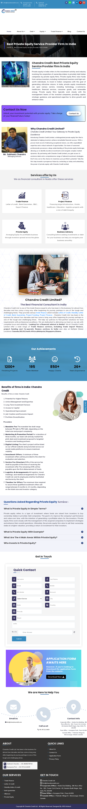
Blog (69, 31)
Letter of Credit (64, 313)
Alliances (7, 794)
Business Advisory (65, 232)
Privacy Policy (54, 759)
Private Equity (22, 232)
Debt (31, 31)
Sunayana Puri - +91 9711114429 (18, 767)
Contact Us (74, 113)
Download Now (55, 677)
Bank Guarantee (18, 315)
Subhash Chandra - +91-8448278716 (43, 4)
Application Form (55, 756)
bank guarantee (9, 790)
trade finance (41, 313)
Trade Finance (56, 31)
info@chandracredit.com (11, 2)
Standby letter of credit (12, 787)
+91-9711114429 (44, 729)
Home (9, 31)
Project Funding (32, 315)
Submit (19, 639)
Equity (42, 31)
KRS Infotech (66, 806)
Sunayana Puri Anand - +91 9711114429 (27, 4)
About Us (20, 31)
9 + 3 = (14, 632)
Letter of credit (9, 784)
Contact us (81, 31)
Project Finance (65, 201)
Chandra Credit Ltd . (32, 806)
